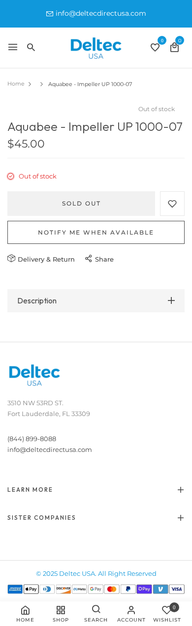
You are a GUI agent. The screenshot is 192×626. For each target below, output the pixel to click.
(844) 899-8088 (31, 439)
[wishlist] (155, 48)
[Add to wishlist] (172, 203)
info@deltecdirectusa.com (101, 13)
